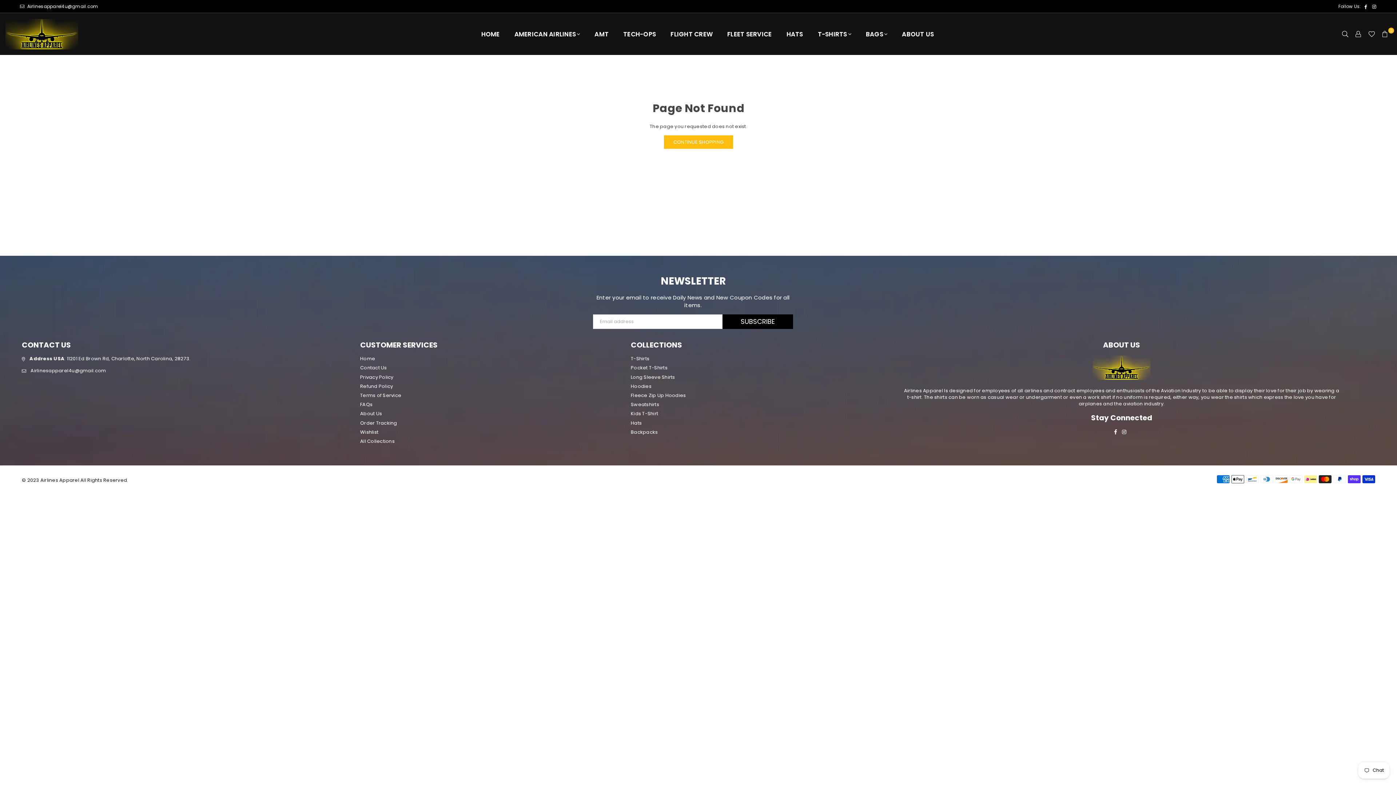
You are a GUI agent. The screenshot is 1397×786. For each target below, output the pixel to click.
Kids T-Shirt (644, 413)
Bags (874, 34)
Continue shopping (698, 142)
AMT (601, 34)
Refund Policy (376, 386)
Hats (795, 34)
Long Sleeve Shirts (653, 377)
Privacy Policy (377, 377)
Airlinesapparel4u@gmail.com (62, 6)
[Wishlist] (1371, 34)
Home (490, 34)
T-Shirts (640, 358)
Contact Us (373, 367)
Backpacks (644, 432)
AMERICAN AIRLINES (545, 34)
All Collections (377, 441)
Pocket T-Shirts (649, 367)
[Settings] (1358, 34)
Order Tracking (378, 423)
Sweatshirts (645, 404)
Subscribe (758, 321)
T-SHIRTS (832, 34)
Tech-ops (639, 34)
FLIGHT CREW (691, 34)
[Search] (1345, 34)
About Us (918, 34)
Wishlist (369, 432)
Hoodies (641, 386)
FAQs (366, 404)
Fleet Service (749, 34)
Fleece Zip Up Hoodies (658, 395)
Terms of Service (380, 395)
